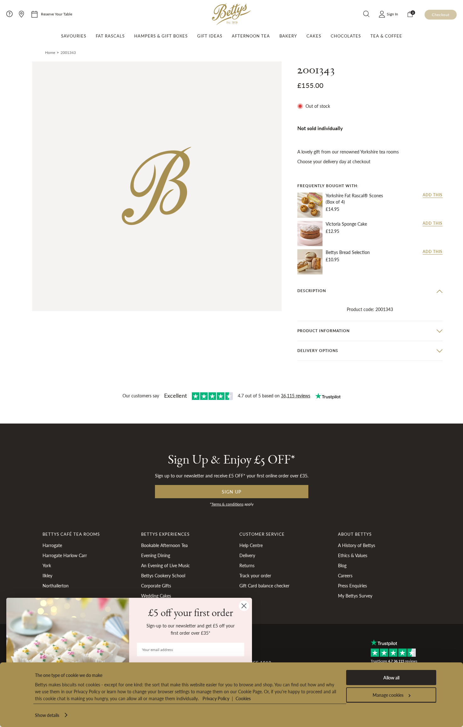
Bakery (288, 36)
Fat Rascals (110, 36)
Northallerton (56, 585)
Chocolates (346, 36)
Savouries (73, 36)
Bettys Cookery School (163, 575)
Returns (246, 565)
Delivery (247, 555)
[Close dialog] (243, 605)
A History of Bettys (356, 545)
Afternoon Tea (251, 36)
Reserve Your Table (56, 14)
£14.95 (332, 209)
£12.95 (332, 231)
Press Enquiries (352, 585)
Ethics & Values (352, 555)
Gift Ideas (209, 36)
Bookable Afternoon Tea (164, 545)
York (47, 565)
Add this (433, 195)
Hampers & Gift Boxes (161, 36)
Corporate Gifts (156, 585)
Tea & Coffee (386, 36)
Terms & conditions (227, 504)
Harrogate (52, 545)
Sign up (231, 491)
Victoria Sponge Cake (346, 224)
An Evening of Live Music (165, 565)
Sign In (392, 14)
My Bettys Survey (355, 595)
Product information (323, 330)
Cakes (313, 36)
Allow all (391, 677)
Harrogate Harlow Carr (65, 555)
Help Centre (251, 545)
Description (311, 290)
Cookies (243, 698)
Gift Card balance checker (264, 585)
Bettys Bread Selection (348, 253)
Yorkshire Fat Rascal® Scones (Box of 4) (354, 199)
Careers (345, 575)
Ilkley (47, 575)
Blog (342, 565)
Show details (47, 715)
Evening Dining (155, 555)
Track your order (255, 575)
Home (50, 52)
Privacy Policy (216, 698)
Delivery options (317, 350)
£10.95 (332, 260)
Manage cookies (388, 695)
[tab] (370, 291)
